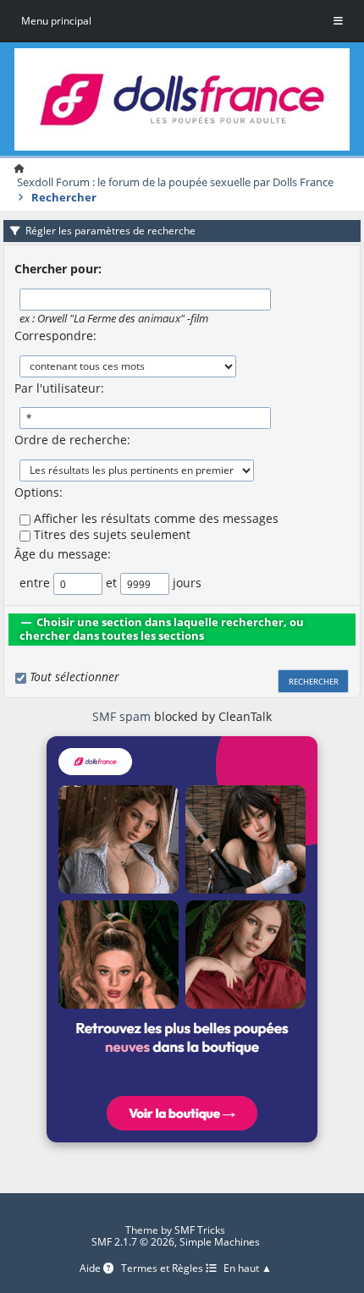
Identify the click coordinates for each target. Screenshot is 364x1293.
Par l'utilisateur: (59, 388)
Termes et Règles (163, 1269)
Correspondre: (55, 335)
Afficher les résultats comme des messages (156, 518)
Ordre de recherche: (72, 439)
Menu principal (56, 21)
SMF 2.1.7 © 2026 (132, 1242)
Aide (91, 1269)
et (111, 582)
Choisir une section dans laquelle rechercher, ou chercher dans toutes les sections (161, 628)
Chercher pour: (58, 268)
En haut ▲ (247, 1269)
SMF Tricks (199, 1230)
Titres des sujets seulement (112, 534)
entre (34, 582)
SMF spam (121, 716)
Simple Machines (219, 1242)
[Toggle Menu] (338, 21)
